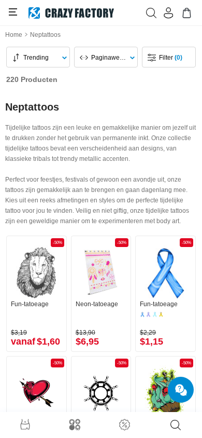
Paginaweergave (111, 57)
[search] (175, 425)
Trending (36, 57)
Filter (170, 57)
